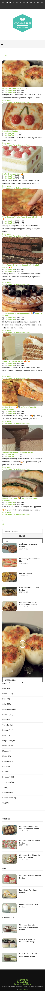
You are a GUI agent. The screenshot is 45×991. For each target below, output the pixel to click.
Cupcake (7, 725)
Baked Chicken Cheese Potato (14, 88)
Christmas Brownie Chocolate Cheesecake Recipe (28, 927)
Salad (5, 787)
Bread (6, 688)
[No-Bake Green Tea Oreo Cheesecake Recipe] (9, 957)
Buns (6, 699)
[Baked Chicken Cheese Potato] (22, 73)
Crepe (6, 720)
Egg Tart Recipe (25, 573)
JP (34, 2)
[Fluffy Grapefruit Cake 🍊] (22, 159)
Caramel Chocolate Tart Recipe (28, 545)
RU (42, 2)
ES (10, 2)
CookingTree (9, 133)
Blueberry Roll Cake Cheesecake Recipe (27, 940)
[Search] (42, 44)
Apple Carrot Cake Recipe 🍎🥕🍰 (16, 361)
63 (3, 524)
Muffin (6, 756)
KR (3, 2)
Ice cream (8, 746)
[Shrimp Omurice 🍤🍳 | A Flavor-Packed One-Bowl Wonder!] (22, 392)
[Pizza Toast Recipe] (22, 116)
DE (17, 2)
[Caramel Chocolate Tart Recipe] (9, 548)
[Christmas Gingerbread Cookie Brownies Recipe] (9, 830)
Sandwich (7, 793)
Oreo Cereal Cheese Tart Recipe (29, 589)
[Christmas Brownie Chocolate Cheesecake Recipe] (9, 928)
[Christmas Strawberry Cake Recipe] (9, 879)
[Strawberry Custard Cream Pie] (9, 562)
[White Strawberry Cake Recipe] (9, 908)
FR (7, 2)
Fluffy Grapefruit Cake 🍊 (12, 174)
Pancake (7, 761)
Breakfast (7, 694)
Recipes (8, 777)
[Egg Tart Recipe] (9, 577)
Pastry (6, 772)
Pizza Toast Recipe (10, 131)
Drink (6, 735)
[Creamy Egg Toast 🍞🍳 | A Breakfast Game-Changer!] (22, 483)
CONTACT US (22, 980)
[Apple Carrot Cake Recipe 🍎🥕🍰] (22, 346)
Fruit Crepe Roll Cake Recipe (28, 891)
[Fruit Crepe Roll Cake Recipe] (9, 893)
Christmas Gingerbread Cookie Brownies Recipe (29, 827)
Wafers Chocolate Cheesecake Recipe (17, 452)
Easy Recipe (8, 741)
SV (20, 2)
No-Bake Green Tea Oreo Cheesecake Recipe (29, 955)
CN (31, 2)
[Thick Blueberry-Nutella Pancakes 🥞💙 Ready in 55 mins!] (22, 298)
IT (13, 2)
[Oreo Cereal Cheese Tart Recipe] (9, 591)
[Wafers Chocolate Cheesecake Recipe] (22, 438)
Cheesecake (9, 709)
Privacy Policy (22, 982)
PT (24, 2)
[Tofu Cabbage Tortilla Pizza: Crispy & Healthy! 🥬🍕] (22, 202)
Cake (6, 704)
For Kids (9, 782)
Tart (5, 803)
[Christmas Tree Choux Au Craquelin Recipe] (9, 859)
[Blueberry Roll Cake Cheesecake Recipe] (9, 943)
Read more (6, 100)
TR (27, 2)
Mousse (7, 751)
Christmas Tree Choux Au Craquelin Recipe (29, 856)
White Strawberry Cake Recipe (28, 906)
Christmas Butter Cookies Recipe (29, 842)
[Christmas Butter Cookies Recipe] (9, 844)
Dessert (7, 730)
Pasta (6, 767)
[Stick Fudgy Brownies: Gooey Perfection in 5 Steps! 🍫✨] (22, 250)
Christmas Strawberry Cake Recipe (30, 877)
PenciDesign (23, 989)
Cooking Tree (10, 90)
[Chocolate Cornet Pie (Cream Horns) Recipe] (9, 606)
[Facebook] (17, 6)
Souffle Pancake (9, 798)
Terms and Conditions (22, 984)
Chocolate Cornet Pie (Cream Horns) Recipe (28, 603)
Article (6, 683)
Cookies (7, 714)
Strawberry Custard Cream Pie (30, 560)
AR (38, 2)
